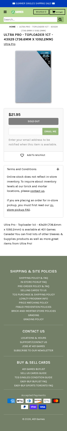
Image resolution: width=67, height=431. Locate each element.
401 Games (38, 419)
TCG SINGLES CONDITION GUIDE (33, 377)
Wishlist (41, 12)
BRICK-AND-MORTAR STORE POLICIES (33, 311)
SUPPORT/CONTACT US (33, 342)
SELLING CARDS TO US (33, 290)
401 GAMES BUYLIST (33, 369)
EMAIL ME (50, 131)
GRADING (33, 315)
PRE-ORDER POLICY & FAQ (33, 286)
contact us (37, 191)
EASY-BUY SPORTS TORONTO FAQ (33, 385)
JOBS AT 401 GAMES (33, 346)
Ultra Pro (9, 44)
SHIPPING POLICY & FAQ (33, 278)
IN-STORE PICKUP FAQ (33, 282)
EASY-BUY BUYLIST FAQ (33, 381)
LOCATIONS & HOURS (33, 337)
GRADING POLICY (33, 319)
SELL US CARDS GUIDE (33, 373)
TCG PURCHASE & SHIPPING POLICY (33, 294)
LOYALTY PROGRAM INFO (33, 298)
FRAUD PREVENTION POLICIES (33, 306)
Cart (59, 12)
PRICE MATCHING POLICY (33, 302)
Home (12, 26)
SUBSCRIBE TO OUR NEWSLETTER (33, 350)
